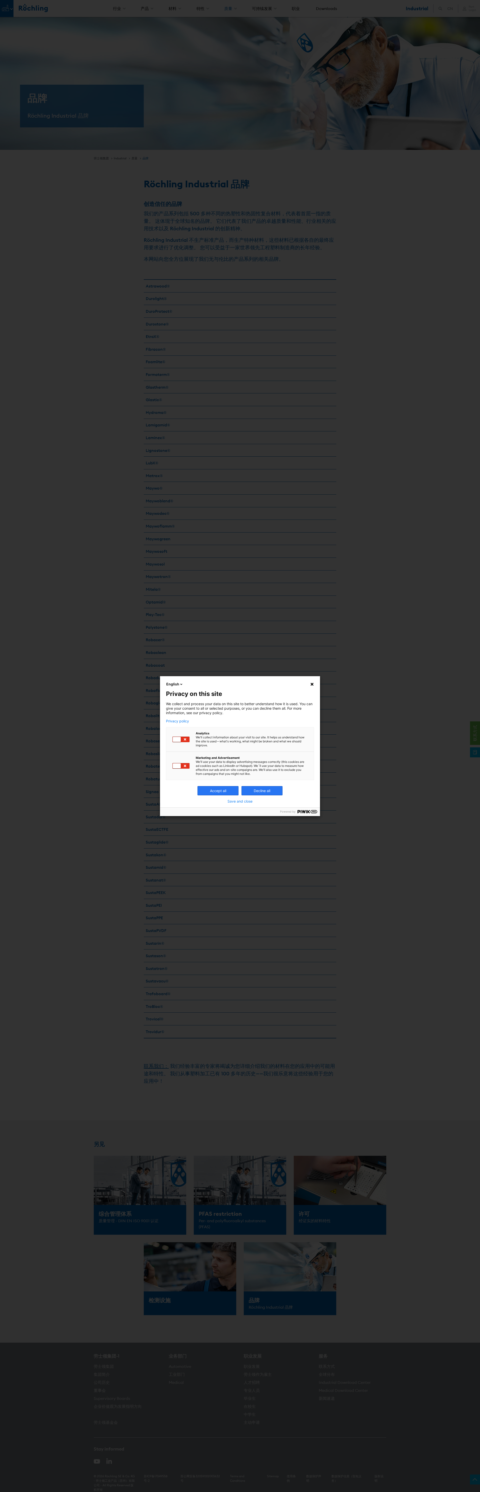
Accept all (218, 791)
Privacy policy (177, 721)
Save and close (240, 801)
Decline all (262, 791)
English (172, 684)
